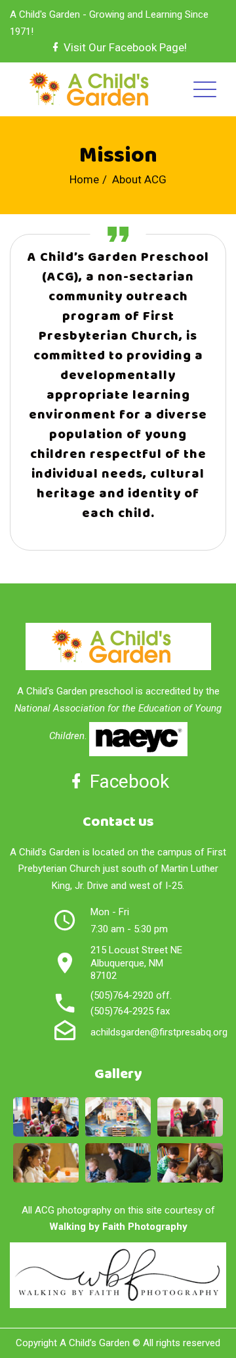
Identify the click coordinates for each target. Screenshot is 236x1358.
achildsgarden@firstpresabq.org (158, 1032)
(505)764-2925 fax (130, 1011)
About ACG (139, 179)
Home (84, 179)
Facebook (127, 781)
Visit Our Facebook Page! (124, 47)
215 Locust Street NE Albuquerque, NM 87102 (136, 963)
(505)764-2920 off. (131, 995)
